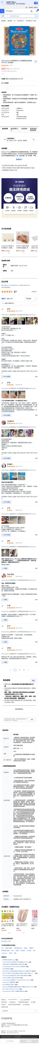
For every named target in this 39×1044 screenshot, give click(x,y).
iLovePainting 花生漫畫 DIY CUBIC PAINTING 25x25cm (16, 980)
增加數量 (3, 88)
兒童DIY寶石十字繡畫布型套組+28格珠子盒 (13, 964)
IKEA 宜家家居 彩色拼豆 (8, 984)
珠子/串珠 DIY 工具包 (31, 20)
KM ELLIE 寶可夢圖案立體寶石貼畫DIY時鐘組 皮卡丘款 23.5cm (18, 986)
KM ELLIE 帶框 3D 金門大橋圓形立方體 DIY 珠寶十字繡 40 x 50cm (18, 973)
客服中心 (36, 7)
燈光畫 (25, 948)
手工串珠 (29, 950)
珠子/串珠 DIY (20, 20)
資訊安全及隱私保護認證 (14, 1004)
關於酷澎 (3, 999)
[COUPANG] (6, 1018)
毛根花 (10, 953)
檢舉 (32, 719)
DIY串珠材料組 (6, 969)
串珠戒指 (23, 950)
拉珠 (34, 950)
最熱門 (3, 298)
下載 (36, 3)
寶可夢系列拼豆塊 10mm (9, 960)
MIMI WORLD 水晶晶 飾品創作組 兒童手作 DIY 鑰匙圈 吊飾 (17, 971)
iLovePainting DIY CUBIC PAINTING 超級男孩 (14, 966)
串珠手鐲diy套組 (5, 950)
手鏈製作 (31, 948)
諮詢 (33, 680)
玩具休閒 (10, 20)
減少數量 (12, 88)
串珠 (12, 950)
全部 (3, 16)
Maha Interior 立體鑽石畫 (9, 982)
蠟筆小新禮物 (9, 948)
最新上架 (10, 298)
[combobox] (31, 298)
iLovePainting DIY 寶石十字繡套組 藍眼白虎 (13, 991)
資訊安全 (3, 1004)
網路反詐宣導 (4, 1006)
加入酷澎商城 (26, 1004)
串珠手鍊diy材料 (18, 948)
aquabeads (4, 953)
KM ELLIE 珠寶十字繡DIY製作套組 (11, 977)
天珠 (2, 948)
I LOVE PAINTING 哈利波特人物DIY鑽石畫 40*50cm (15, 962)
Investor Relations (12, 999)
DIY (15, 20)
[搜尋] (36, 16)
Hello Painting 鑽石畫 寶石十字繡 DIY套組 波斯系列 (15, 975)
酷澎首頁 (3, 20)
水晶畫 (17, 950)
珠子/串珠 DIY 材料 (6, 941)
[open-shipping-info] (18, 79)
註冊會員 (31, 7)
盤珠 (15, 953)
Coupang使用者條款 (25, 999)
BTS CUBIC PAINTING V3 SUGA (11, 989)
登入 (27, 7)
